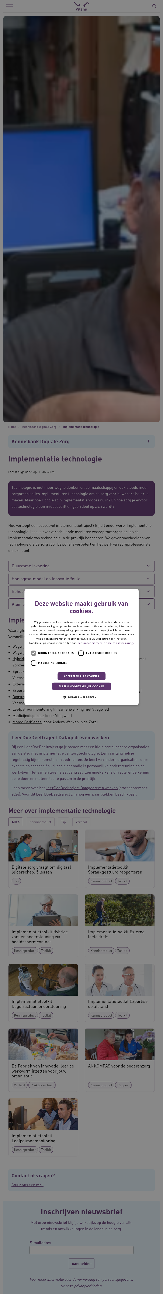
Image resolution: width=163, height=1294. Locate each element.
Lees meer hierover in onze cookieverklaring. (106, 642)
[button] (81, 697)
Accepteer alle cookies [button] (81, 676)
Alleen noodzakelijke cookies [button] (81, 686)
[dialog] (81, 647)
